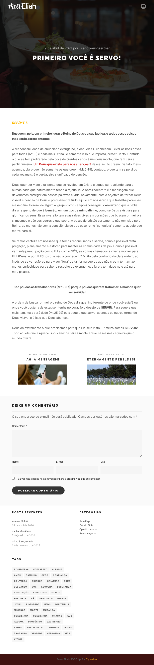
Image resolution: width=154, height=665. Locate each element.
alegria (57, 569)
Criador (37, 581)
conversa (20, 581)
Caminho (31, 575)
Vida (67, 633)
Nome (15, 461)
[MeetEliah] (22, 6)
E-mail (59, 461)
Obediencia (21, 616)
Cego (45, 575)
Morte (34, 610)
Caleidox (91, 659)
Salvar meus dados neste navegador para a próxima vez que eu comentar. (59, 478)
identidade (46, 598)
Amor (17, 575)
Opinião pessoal (88, 529)
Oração (57, 616)
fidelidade (40, 592)
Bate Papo (85, 521)
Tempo (68, 627)
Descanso (20, 587)
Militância (62, 604)
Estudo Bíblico (87, 525)
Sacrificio (54, 621)
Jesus (18, 604)
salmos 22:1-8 (20, 521)
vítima (18, 639)
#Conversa (21, 569)
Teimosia (53, 627)
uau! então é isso (21, 531)
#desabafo (40, 569)
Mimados (19, 610)
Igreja (61, 598)
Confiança (60, 575)
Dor (34, 587)
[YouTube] (143, 6)
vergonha (53, 633)
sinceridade (35, 627)
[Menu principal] (131, 6)
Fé (32, 598)
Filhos (56, 592)
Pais (69, 616)
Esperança (64, 587)
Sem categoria (87, 533)
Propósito (35, 621)
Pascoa (19, 621)
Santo (18, 627)
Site (102, 461)
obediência (40, 616)
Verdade (36, 633)
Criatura (53, 581)
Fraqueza (20, 598)
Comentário (19, 425)
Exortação (21, 592)
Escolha (47, 587)
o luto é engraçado (22, 541)
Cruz (67, 581)
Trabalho (20, 633)
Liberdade (32, 604)
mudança (49, 610)
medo (47, 604)
